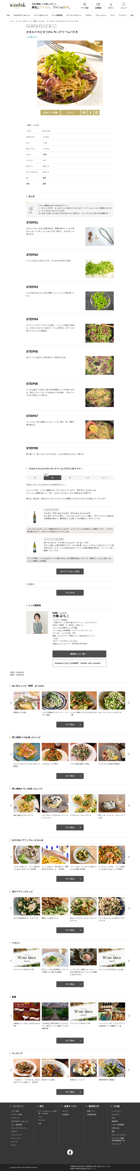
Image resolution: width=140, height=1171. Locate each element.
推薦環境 (115, 1121)
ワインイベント (101, 15)
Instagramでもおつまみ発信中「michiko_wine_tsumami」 (78, 663)
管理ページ (91, 1111)
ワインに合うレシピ (41, 15)
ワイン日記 (15, 1111)
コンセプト (115, 1114)
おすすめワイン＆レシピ (19, 1121)
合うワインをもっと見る (70, 571)
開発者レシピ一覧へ (78, 654)
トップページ (116, 1111)
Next (104, 73)
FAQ (113, 1118)
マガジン (89, 15)
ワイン (112, 15)
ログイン (66, 1111)
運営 (113, 1131)
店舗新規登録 (91, 1114)
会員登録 (66, 1114)
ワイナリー (123, 15)
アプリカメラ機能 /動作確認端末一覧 (118, 1139)
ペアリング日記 (16, 1114)
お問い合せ (115, 1128)
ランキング (15, 1118)
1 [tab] (69, 103)
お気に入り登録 (50, 112)
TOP (8, 15)
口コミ (70, 112)
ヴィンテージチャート (74, 15)
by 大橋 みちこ (32, 37)
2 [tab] (72, 103)
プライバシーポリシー (119, 1135)
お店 (132, 15)
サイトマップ (116, 1144)
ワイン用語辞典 (57, 15)
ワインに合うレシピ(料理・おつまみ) (47, 1112)
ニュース (14, 1141)
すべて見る (70, 724)
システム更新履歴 (118, 1125)
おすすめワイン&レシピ (22, 15)
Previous (35, 73)
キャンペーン (16, 1138)
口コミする (70, 593)
